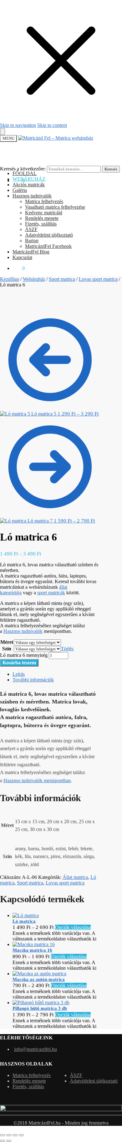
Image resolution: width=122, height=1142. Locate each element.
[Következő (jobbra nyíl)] (8, 1141)
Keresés (110, 169)
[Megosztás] (15, 1135)
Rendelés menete (29, 1081)
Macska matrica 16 (32, 950)
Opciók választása (73, 927)
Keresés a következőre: (23, 168)
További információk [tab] (33, 679)
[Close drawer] (2, 131)
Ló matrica (24, 921)
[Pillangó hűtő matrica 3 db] (41, 1002)
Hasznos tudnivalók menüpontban (37, 780)
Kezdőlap (9, 279)
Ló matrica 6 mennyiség (24, 655)
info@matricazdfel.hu (35, 1049)
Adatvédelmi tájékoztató (94, 1081)
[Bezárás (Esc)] (21, 1135)
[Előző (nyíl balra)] (2, 1141)
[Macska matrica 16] (34, 944)
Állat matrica (75, 877)
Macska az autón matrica (39, 979)
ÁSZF (76, 1075)
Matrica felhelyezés (32, 1075)
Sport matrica (62, 279)
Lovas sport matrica (98, 279)
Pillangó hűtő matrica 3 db (40, 1008)
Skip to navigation (18, 125)
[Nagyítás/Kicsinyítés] (2, 1135)
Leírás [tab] (19, 674)
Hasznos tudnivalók (23, 631)
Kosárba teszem (19, 662)
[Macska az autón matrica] (39, 973)
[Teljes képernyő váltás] (8, 1135)
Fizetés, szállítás (28, 1086)
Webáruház (34, 279)
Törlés (67, 648)
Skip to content (52, 125)
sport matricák (51, 592)
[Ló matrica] (26, 915)
